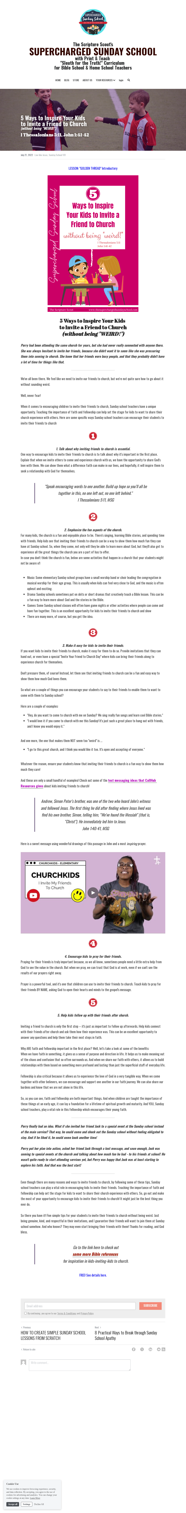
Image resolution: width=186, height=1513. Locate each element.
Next (97, 1327)
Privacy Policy (87, 1313)
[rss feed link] (163, 1349)
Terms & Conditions (66, 1313)
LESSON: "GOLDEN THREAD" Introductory (93, 168)
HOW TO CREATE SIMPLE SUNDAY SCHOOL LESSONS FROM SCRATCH (53, 1335)
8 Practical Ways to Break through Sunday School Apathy (126, 1335)
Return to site (29, 1349)
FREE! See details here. (93, 1275)
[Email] (159, 1349)
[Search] (129, 80)
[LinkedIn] (150, 1349)
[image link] (93, 21)
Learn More (35, 1498)
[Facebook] (134, 1349)
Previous (27, 1327)
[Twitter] (142, 1349)
